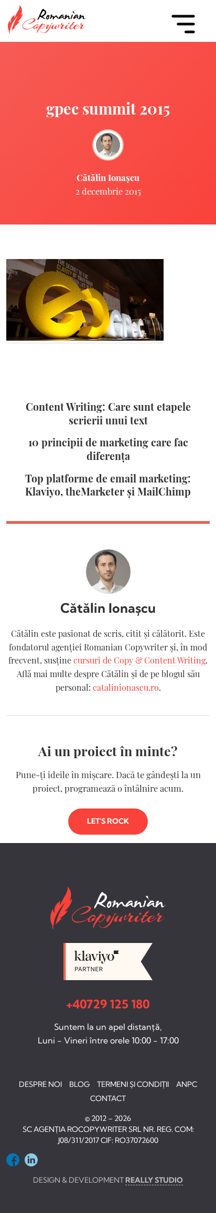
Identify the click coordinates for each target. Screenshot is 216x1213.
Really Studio (154, 1180)
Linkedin (31, 1159)
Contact (108, 1098)
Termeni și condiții (133, 1084)
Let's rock (108, 821)
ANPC (186, 1084)
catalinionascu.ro (126, 687)
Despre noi (40, 1084)
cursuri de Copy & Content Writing (139, 660)
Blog (79, 1084)
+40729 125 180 (108, 1004)
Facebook (12, 1159)
